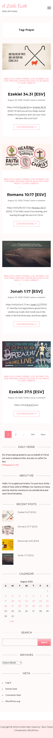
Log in (8, 682)
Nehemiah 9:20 (25, 541)
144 (33, 434)
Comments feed (13, 695)
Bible (6, 79)
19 (26, 606)
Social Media (42, 81)
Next (43, 434)
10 (12, 601)
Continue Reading (25, 127)
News (12, 181)
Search (44, 642)
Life (47, 79)
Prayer (22, 81)
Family (19, 79)
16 (5, 606)
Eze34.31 (24, 107)
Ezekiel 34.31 (20, 94)
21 (40, 606)
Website (31, 83)
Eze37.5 (31, 404)
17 (12, 606)
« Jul (11, 621)
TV (19, 83)
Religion (31, 81)
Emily (26, 100)
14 (40, 601)
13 (33, 601)
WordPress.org (12, 701)
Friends (26, 79)
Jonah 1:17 (20, 291)
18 (19, 606)
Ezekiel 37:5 (20, 392)
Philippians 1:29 (10, 464)
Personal (13, 81)
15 (47, 601)
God (33, 79)
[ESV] (26, 94)
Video (24, 83)
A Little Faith (14, 6)
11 (19, 601)
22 (47, 606)
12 (26, 601)
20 (33, 606)
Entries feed (11, 688)
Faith (12, 79)
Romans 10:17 (20, 194)
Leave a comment (37, 100)
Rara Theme (47, 727)
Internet (40, 79)
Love (6, 81)
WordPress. (33, 730)
